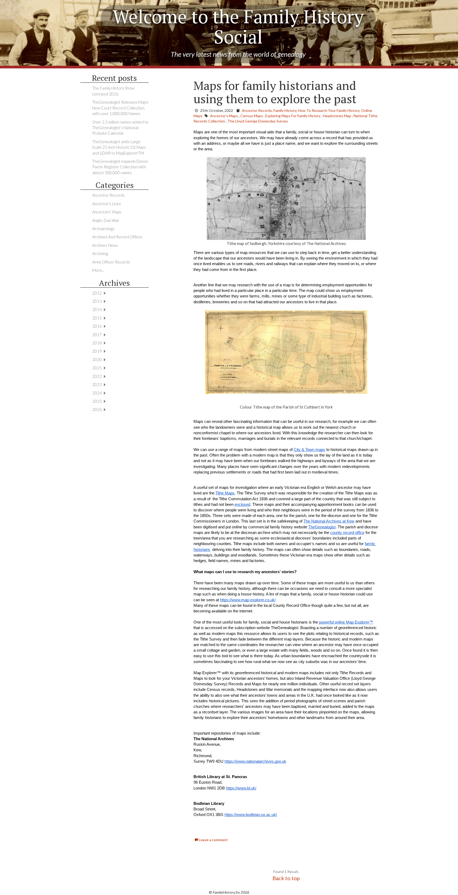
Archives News (105, 245)
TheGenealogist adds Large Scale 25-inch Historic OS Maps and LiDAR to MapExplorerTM (119, 147)
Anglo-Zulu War (105, 220)
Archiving (100, 253)
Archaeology (103, 228)
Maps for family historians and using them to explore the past (274, 92)
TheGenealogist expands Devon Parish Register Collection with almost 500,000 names (120, 167)
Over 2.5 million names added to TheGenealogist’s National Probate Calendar (120, 128)
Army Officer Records (111, 262)
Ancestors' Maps (106, 211)
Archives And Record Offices (117, 236)
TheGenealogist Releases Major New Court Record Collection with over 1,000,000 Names (120, 108)
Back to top (286, 878)
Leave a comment (213, 839)
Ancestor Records (108, 195)
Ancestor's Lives (106, 203)
